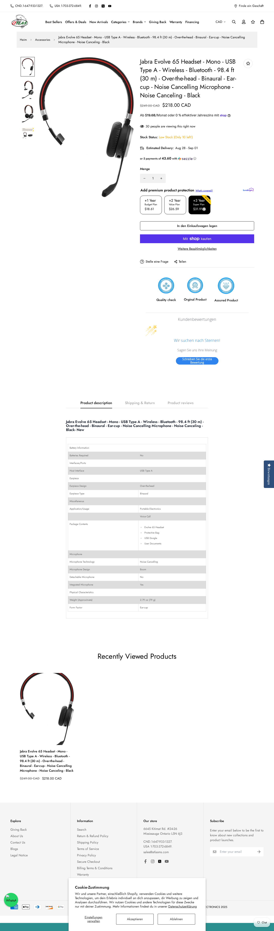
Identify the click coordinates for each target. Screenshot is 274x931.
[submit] (259, 851)
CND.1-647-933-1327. (157, 841)
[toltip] (248, 63)
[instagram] (96, 6)
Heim (23, 40)
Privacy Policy (86, 855)
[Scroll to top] (266, 909)
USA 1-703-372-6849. (157, 846)
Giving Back (157, 22)
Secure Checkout (88, 861)
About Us (16, 836)
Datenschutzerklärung (182, 906)
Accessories (42, 40)
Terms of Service (88, 849)
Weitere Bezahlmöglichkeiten (197, 248)
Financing (192, 22)
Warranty (175, 22)
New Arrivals (98, 22)
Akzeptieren (135, 919)
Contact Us (17, 842)
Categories (118, 22)
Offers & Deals (75, 22)
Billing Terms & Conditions (94, 868)
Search (81, 829)
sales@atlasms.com (156, 852)
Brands (138, 22)
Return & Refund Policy (92, 836)
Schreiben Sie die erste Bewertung (197, 361)
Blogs (14, 849)
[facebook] (90, 6)
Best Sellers (53, 22)
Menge (145, 169)
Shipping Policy (87, 842)
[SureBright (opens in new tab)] (248, 189)
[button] (197, 159)
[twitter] (103, 6)
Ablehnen (176, 919)
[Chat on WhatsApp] (11, 900)
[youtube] (110, 6)
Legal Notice (19, 855)
